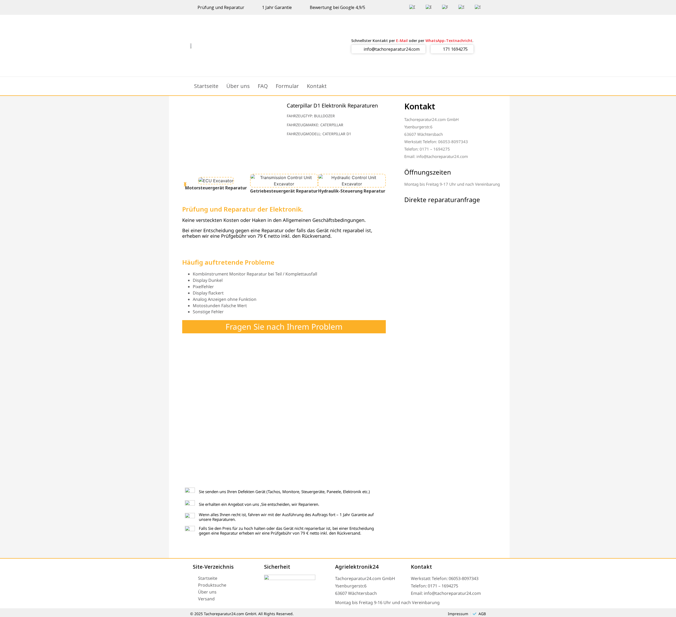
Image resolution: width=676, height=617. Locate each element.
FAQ (263, 86)
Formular (287, 86)
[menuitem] (412, 7)
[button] (185, 182)
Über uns (238, 86)
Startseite (206, 86)
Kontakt (317, 86)
